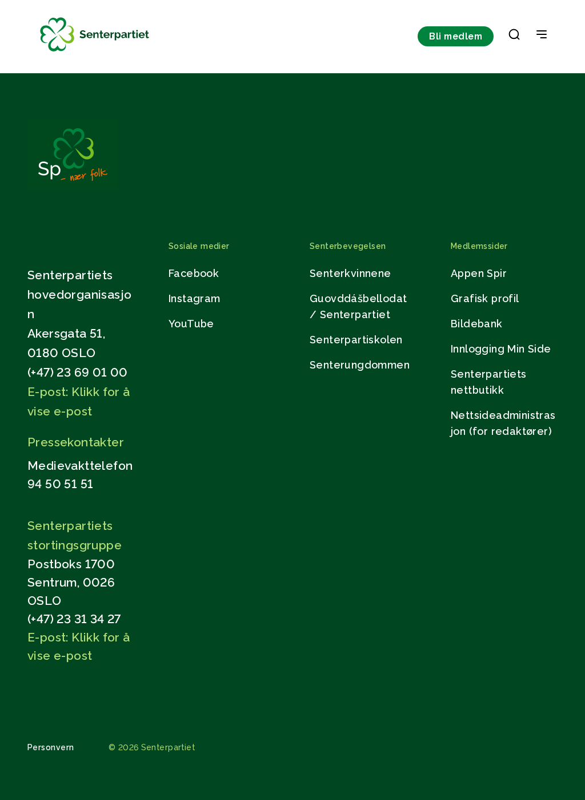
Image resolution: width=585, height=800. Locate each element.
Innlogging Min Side (501, 349)
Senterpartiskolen (356, 340)
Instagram (195, 298)
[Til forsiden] (95, 52)
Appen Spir (479, 273)
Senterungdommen (360, 365)
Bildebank (477, 324)
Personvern (50, 747)
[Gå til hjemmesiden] (72, 187)
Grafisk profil (485, 298)
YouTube (191, 324)
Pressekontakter (75, 442)
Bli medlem (455, 36)
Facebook (194, 273)
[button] (514, 36)
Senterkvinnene (350, 273)
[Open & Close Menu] (541, 35)
